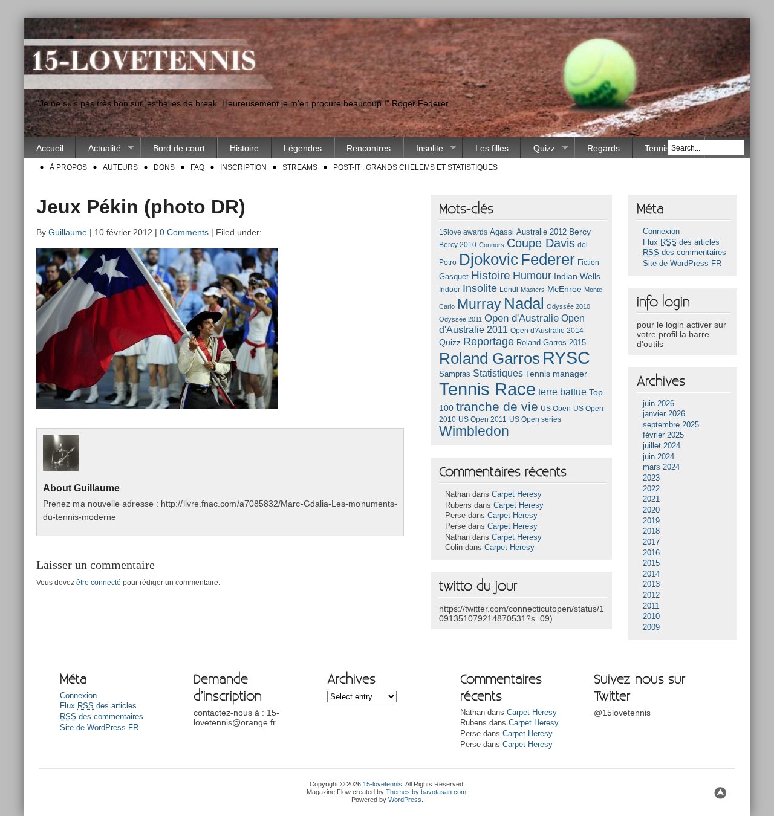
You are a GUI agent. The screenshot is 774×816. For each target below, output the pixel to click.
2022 (651, 489)
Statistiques (498, 373)
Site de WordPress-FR (682, 263)
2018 (651, 531)
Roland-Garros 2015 (551, 342)
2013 (651, 584)
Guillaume (67, 232)
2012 (651, 595)
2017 (651, 542)
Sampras (454, 373)
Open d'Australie (521, 318)
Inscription (243, 167)
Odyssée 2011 (460, 319)
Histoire (244, 148)
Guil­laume (97, 488)
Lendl (508, 289)
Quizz (538, 148)
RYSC (566, 358)
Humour (532, 275)
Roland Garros (489, 358)
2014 (651, 574)
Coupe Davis (541, 243)
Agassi (502, 231)
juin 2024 (658, 457)
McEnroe (564, 289)
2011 (651, 606)
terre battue (562, 392)
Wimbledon (474, 431)
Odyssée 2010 (568, 306)
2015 (651, 563)
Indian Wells (577, 276)
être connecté (98, 582)
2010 (651, 616)
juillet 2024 (661, 446)
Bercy (580, 231)
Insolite (423, 148)
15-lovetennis (382, 784)
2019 (651, 521)
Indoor (449, 289)
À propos (68, 167)
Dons (164, 167)
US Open (556, 408)
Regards (603, 148)
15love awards (463, 232)
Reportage (488, 341)
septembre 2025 (671, 425)
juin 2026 (658, 404)
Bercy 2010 (457, 244)
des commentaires (684, 252)
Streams (299, 167)
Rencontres (368, 148)
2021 (651, 499)
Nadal (524, 303)
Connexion (661, 231)
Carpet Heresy (517, 494)
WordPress (404, 799)
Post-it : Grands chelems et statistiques (415, 167)
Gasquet (454, 276)
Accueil (49, 148)
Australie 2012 (541, 231)
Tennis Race (487, 389)
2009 (651, 627)
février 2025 (663, 435)
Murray (479, 304)
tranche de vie (497, 406)
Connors (491, 244)
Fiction (588, 262)
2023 (651, 478)
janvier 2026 (664, 414)
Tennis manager (556, 373)
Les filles (492, 148)
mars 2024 (661, 467)
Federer (548, 259)
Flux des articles (681, 242)
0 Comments (184, 232)
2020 (651, 510)
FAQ (197, 167)
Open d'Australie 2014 (547, 330)
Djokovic (488, 259)
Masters (533, 289)
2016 (651, 553)
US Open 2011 (482, 419)
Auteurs (120, 167)
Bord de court (179, 148)
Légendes (303, 148)
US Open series (535, 419)
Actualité (98, 148)
